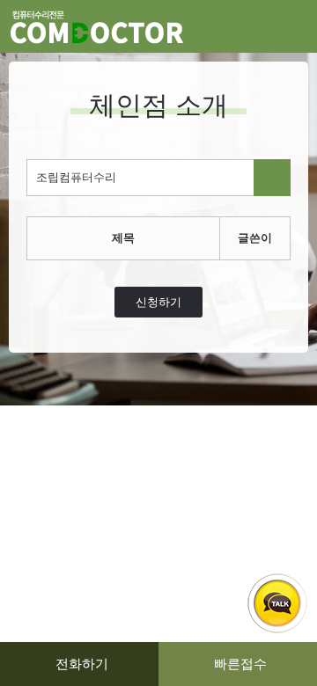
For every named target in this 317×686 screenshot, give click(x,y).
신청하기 (158, 302)
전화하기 (81, 663)
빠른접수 (240, 663)
